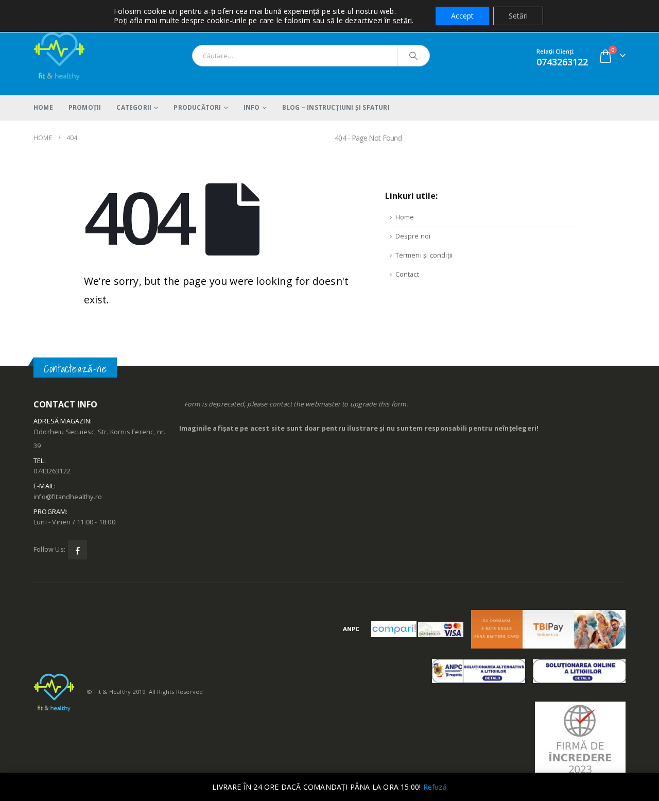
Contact (407, 274)
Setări (518, 16)
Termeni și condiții (424, 255)
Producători (197, 107)
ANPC (351, 629)
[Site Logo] (59, 55)
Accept (462, 16)
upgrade (363, 404)
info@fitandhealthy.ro (67, 496)
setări (402, 20)
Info (252, 107)
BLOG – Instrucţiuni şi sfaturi (336, 107)
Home (43, 107)
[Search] (413, 55)
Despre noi (413, 236)
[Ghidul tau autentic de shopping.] (394, 629)
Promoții (84, 107)
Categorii (133, 107)
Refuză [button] (435, 787)
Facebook (77, 549)
